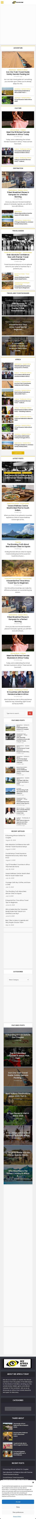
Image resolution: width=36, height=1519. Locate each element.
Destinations (13, 190)
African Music (14, 130)
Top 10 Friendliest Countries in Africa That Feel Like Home (18, 866)
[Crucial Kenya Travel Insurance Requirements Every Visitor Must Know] (11, 748)
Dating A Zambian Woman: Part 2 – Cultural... (22, 160)
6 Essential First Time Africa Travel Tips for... (23, 802)
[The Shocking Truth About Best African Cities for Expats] (11, 791)
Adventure (12, 69)
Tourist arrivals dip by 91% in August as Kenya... (21, 1444)
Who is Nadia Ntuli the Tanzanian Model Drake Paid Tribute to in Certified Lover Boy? (16, 911)
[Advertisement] (18, 24)
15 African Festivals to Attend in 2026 (23, 419)
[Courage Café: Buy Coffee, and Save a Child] (11, 780)
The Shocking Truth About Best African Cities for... (22, 791)
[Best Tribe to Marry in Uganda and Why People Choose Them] (11, 820)
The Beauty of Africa (25, 149)
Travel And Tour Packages (13, 252)
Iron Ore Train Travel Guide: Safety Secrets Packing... (22, 384)
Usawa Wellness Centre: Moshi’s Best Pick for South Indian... (18, 508)
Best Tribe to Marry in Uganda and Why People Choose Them (17, 921)
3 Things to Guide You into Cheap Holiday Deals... (18, 1153)
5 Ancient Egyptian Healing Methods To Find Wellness (19, 1453)
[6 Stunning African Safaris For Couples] (11, 727)
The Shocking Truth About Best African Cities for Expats (18, 545)
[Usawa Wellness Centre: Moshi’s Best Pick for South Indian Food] (11, 770)
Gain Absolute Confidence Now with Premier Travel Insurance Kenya (18, 257)
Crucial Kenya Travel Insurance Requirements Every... (23, 750)
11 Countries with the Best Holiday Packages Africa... (22, 437)
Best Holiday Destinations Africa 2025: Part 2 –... (22, 91)
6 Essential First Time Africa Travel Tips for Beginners (22, 287)
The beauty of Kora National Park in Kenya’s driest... (20, 1425)
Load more (18, 453)
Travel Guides (27, 252)
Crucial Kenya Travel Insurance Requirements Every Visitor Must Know (16, 856)
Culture (23, 130)
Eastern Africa (22, 190)
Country (18, 542)
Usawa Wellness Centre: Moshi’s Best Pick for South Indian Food (18, 875)
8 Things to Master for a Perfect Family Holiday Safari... (23, 223)
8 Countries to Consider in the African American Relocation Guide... (18, 347)
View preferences (18, 1512)
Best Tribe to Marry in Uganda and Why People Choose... (23, 822)
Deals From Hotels (19, 274)
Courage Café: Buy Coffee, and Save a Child (23, 782)
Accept (18, 1502)
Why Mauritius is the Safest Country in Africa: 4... (18, 1173)
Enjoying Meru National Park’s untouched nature (20, 1434)
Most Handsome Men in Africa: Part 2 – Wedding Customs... (23, 410)
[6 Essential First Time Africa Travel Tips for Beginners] (11, 801)
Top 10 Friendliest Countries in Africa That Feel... (22, 760)
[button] (33, 1482)
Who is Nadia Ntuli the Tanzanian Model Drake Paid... (23, 811)
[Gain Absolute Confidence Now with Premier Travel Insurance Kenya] (11, 736)
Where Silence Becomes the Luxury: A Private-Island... (23, 214)
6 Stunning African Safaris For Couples (23, 728)
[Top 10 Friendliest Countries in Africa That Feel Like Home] (11, 759)
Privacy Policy (17, 1516)
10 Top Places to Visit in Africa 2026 (23, 100)
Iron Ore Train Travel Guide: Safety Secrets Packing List (18, 73)
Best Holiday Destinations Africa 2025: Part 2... (18, 1094)
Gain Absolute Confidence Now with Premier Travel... (23, 739)
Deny (18, 1507)
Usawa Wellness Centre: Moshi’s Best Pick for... (21, 278)
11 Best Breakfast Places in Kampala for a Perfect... (22, 366)
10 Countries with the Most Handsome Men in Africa (22, 151)
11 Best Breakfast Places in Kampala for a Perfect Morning (18, 194)
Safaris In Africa (22, 69)
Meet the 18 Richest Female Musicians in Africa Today (18, 133)
